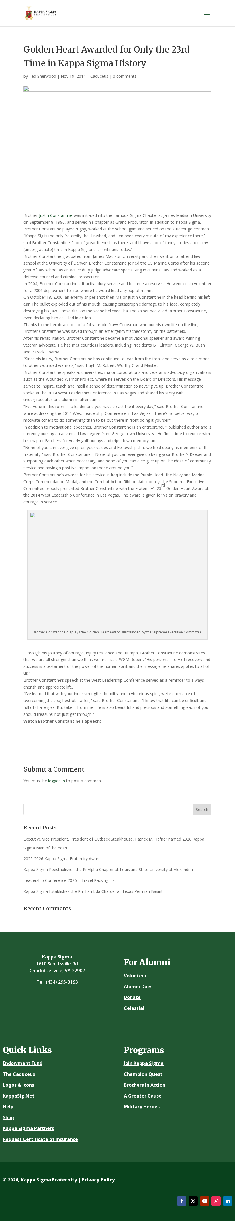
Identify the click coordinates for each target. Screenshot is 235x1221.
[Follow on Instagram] (216, 1201)
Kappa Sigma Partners (28, 1128)
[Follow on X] (193, 1201)
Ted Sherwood (42, 76)
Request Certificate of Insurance (40, 1139)
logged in (56, 780)
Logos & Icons (18, 1085)
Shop (8, 1117)
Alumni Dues (138, 986)
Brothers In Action (144, 1085)
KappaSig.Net (18, 1096)
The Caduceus (19, 1074)
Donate (132, 997)
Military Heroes (142, 1106)
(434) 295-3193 (62, 982)
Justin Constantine (56, 215)
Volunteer (135, 976)
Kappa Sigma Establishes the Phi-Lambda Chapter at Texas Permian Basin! (92, 891)
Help (8, 1106)
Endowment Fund (22, 1063)
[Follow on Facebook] (181, 1201)
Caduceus (99, 76)
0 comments (124, 76)
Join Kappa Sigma (144, 1063)
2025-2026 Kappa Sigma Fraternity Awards (63, 858)
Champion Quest (143, 1074)
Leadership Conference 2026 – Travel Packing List (69, 880)
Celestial (134, 1008)
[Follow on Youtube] (204, 1201)
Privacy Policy (98, 1180)
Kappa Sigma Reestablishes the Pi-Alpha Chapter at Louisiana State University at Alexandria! (108, 869)
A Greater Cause (143, 1096)
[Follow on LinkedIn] (227, 1201)
